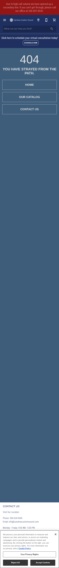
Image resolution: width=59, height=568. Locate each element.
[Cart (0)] (54, 20)
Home (29, 84)
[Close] (55, 534)
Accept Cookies (43, 563)
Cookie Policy (24, 548)
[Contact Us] (46, 20)
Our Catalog (29, 97)
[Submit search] (52, 28)
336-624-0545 (16, 518)
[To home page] (21, 20)
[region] (29, 549)
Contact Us (29, 109)
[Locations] (38, 20)
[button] (4, 20)
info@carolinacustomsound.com (24, 521)
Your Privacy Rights (29, 554)
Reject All (15, 563)
